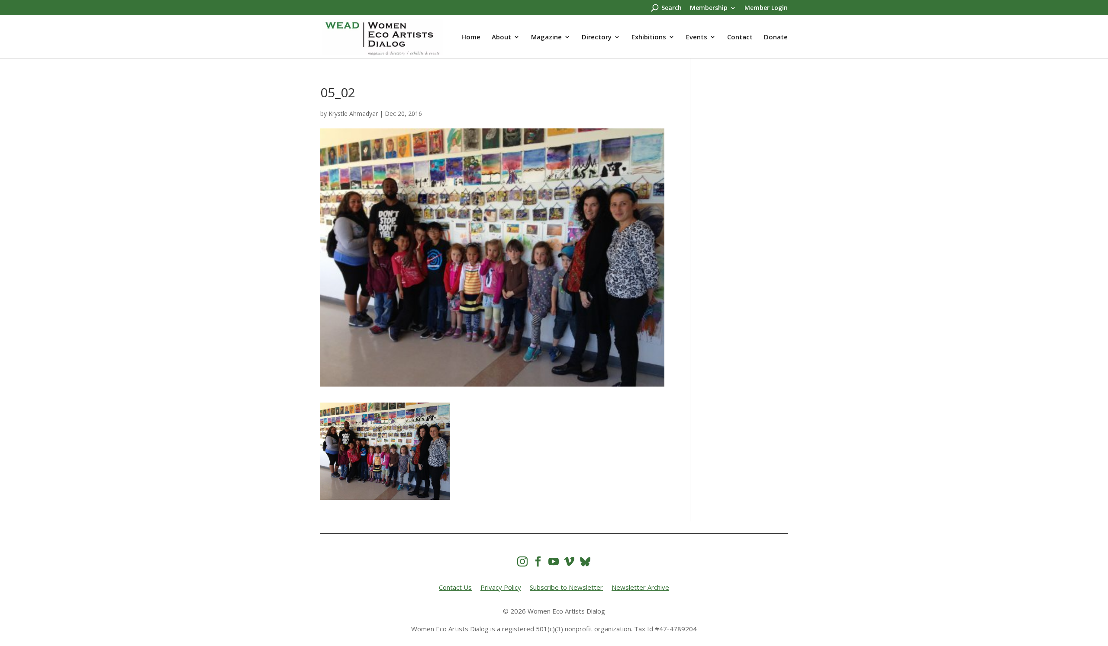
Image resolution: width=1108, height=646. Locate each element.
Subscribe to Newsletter (566, 587)
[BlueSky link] (585, 561)
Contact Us (455, 587)
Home (470, 37)
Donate (776, 37)
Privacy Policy (500, 587)
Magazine (546, 37)
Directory (597, 37)
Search (671, 8)
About (501, 37)
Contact (740, 37)
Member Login (766, 8)
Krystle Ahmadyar (353, 113)
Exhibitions (648, 37)
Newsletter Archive (640, 587)
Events (696, 37)
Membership (709, 8)
